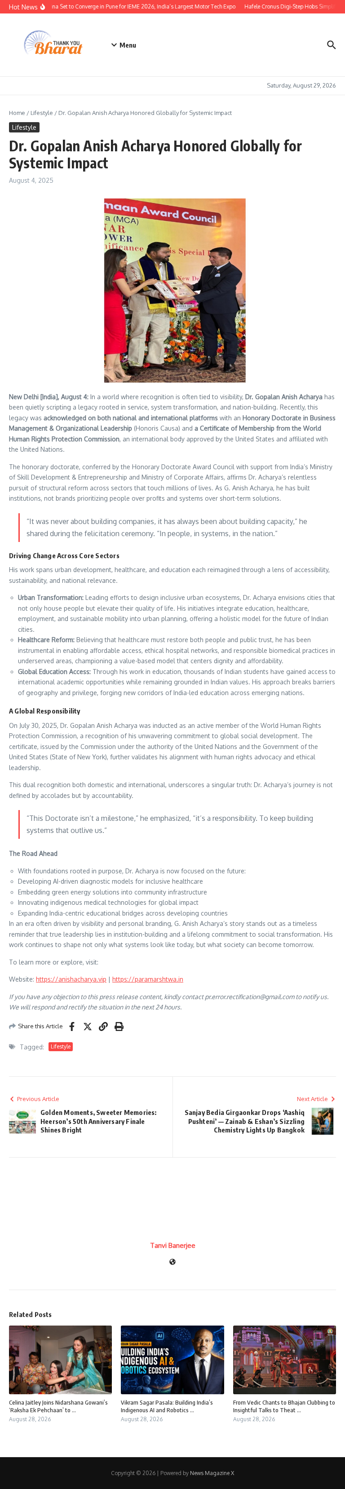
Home (17, 112)
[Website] (172, 1262)
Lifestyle (42, 112)
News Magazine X (212, 1473)
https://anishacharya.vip (71, 979)
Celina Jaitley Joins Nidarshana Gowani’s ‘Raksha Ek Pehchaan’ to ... (58, 1406)
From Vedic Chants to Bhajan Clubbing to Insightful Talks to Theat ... (284, 1406)
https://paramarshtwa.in (147, 979)
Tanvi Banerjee (172, 1245)
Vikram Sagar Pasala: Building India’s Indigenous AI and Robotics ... (167, 1406)
